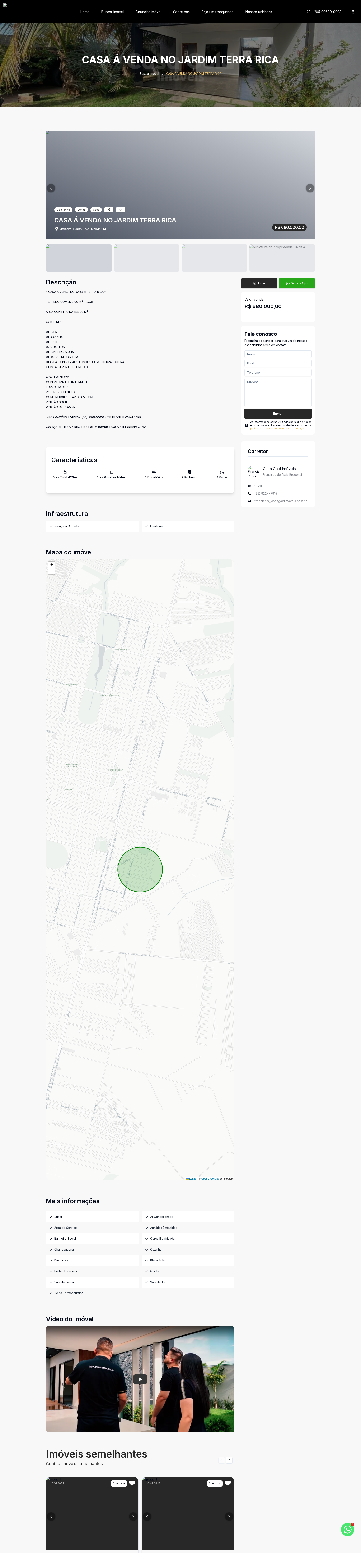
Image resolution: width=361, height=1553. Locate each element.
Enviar (278, 413)
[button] (51, 188)
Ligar (262, 283)
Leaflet (193, 1178)
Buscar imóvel (112, 12)
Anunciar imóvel (148, 12)
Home (84, 12)
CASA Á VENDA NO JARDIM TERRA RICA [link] (193, 73)
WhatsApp (299, 283)
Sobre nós (181, 12)
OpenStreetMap (210, 1178)
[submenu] (354, 11)
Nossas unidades (258, 12)
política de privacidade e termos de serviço (277, 428)
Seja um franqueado (217, 12)
